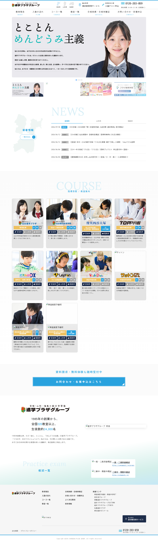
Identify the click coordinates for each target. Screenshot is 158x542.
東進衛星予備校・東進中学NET (105, 494)
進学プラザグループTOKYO (103, 505)
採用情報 (68, 504)
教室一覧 (75, 13)
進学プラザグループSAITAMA (104, 502)
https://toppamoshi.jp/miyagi (123, 464)
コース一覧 (57, 13)
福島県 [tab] (130, 121)
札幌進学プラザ (99, 508)
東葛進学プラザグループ (103, 500)
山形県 (65, 7)
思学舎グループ (99, 497)
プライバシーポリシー (29, 531)
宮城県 (58, 7)
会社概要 (15, 531)
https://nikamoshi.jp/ (121, 473)
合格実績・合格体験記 (99, 13)
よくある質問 (70, 500)
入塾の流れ (38, 13)
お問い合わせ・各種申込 (130, 13)
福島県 (72, 7)
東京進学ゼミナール (101, 511)
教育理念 (20, 13)
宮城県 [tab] (67, 121)
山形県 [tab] (98, 121)
